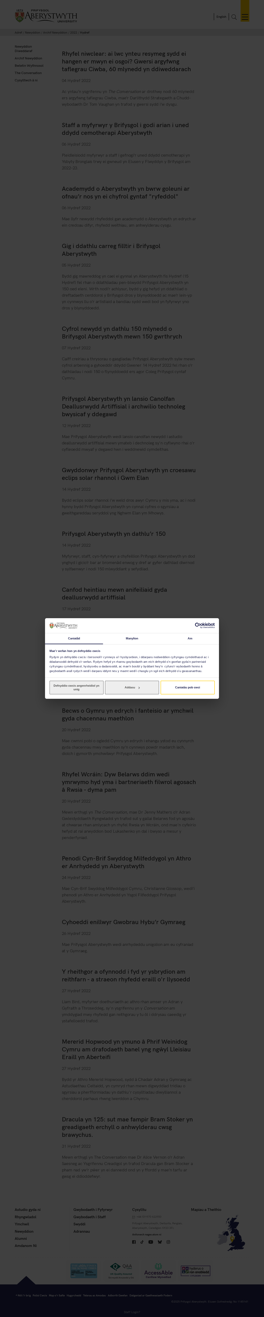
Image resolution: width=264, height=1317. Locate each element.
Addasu (130, 687)
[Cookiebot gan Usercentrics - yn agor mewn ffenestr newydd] (198, 625)
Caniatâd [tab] (74, 638)
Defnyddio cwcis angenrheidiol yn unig (76, 687)
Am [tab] (190, 638)
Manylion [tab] (132, 638)
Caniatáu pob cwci (187, 687)
